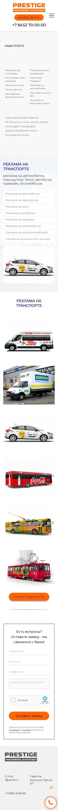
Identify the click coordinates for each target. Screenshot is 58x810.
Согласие (26, 730)
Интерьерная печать (17, 134)
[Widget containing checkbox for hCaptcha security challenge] (29, 700)
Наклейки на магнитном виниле (28, 239)
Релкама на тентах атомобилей (27, 232)
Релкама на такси (17, 206)
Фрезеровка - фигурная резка (14, 95)
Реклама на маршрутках (22, 200)
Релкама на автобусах (20, 213)
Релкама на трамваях (20, 219)
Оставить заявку (29, 716)
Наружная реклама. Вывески (22, 117)
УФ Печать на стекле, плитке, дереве (26, 122)
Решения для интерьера (13, 72)
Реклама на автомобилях (37, 87)
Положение (14, 730)
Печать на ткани (14, 85)
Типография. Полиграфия (20, 126)
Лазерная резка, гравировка (40, 72)
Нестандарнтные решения (15, 79)
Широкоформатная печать (21, 130)
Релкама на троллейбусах (23, 226)
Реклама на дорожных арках (39, 102)
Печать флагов (13, 89)
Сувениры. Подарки (36, 79)
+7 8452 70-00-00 (29, 25)
